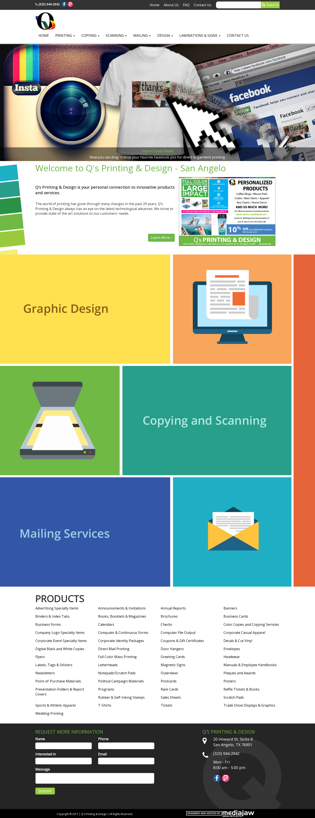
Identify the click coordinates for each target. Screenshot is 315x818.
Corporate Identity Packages (121, 640)
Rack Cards (169, 689)
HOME (44, 35)
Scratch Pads (234, 697)
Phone (103, 739)
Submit (45, 790)
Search (272, 4)
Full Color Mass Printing (117, 656)
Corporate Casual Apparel (244, 632)
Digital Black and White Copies (59, 648)
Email (102, 754)
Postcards (169, 681)
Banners (230, 608)
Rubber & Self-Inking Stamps (121, 697)
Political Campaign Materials (121, 681)
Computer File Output (178, 632)
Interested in (45, 754)
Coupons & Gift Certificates (182, 640)
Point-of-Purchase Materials (58, 681)
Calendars (106, 624)
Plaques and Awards (240, 673)
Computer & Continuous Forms (123, 632)
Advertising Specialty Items (56, 608)
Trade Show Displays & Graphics (249, 705)
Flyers (40, 656)
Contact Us (202, 5)
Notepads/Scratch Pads (117, 673)
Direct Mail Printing (113, 648)
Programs (106, 689)
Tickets (166, 705)
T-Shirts (104, 705)
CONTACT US (238, 35)
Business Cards (236, 616)
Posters (230, 681)
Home (154, 5)
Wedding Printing (49, 713)
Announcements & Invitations (122, 608)
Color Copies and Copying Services (251, 624)
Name (40, 739)
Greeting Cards (173, 656)
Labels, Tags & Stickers (53, 665)
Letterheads (108, 665)
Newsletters (45, 673)
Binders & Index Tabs (52, 616)
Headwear (232, 656)
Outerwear (169, 673)
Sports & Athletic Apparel (55, 705)
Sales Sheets (171, 697)
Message (42, 769)
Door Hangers (172, 648)
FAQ (186, 5)
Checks (166, 624)
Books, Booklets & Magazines (122, 616)
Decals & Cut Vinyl (238, 640)
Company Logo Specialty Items (60, 632)
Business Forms (48, 624)
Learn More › (161, 237)
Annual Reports (173, 608)
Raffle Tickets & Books (242, 689)
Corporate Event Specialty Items (61, 640)
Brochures (169, 616)
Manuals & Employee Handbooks (250, 665)
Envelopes (232, 648)
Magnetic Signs (173, 665)
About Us (171, 5)
